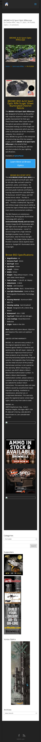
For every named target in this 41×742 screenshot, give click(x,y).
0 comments (14, 25)
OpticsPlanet (18, 156)
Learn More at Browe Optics (20, 163)
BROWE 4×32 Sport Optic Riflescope (18, 20)
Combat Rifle (10, 22)
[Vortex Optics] (20, 704)
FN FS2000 (31, 22)
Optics (6, 25)
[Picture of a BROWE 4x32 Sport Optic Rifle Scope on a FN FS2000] (20, 62)
